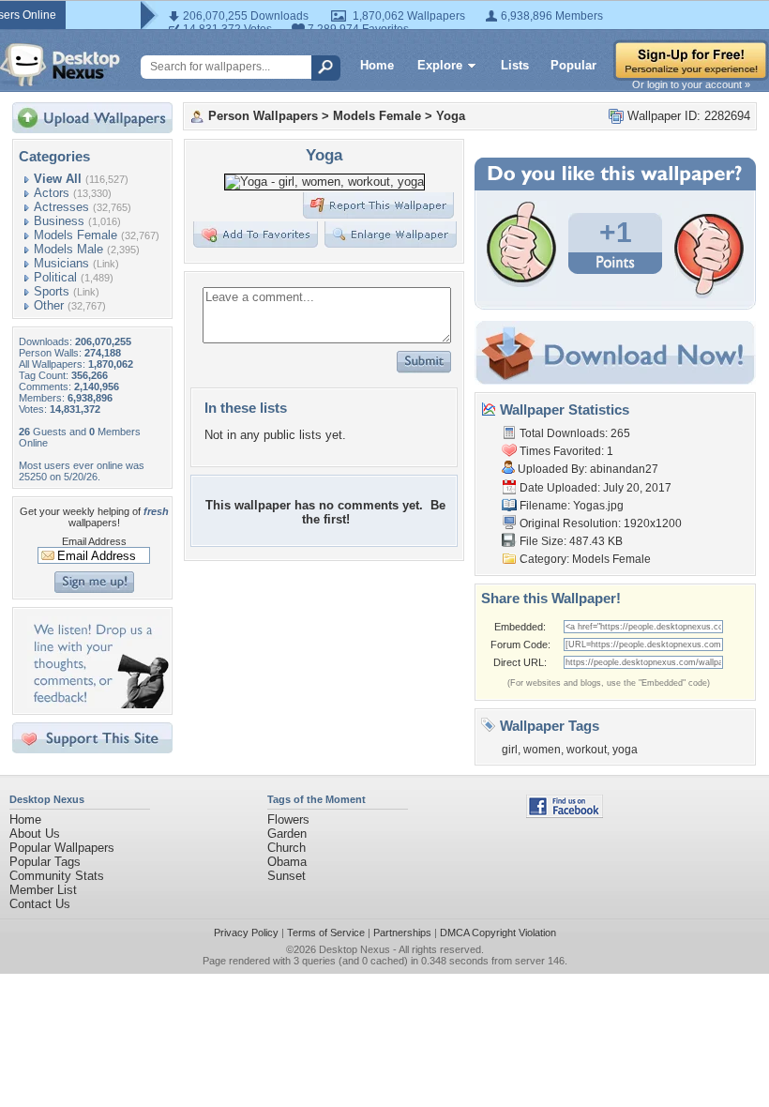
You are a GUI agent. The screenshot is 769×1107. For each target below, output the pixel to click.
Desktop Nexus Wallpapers (60, 64)
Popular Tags (45, 862)
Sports (51, 291)
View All (58, 179)
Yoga (450, 116)
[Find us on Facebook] (564, 814)
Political (55, 277)
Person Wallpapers (263, 116)
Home (377, 65)
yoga (625, 749)
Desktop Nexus (354, 949)
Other (49, 305)
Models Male (68, 249)
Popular (573, 65)
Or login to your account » (691, 84)
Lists (515, 65)
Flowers (288, 819)
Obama (287, 862)
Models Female (75, 235)
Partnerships (402, 932)
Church (286, 848)
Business (59, 221)
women (542, 749)
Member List (43, 890)
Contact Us (39, 904)
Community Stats (56, 876)
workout (586, 749)
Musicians (61, 263)
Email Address (94, 541)
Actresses (61, 207)
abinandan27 (624, 469)
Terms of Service (326, 932)
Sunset (286, 876)
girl (510, 749)
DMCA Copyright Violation (498, 932)
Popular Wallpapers (61, 848)
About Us (34, 833)
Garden (287, 833)
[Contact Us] (98, 704)
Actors (51, 193)
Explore (439, 65)
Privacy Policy (246, 932)
